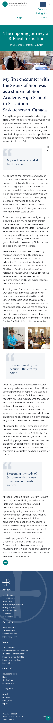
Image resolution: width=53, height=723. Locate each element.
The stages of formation (13, 654)
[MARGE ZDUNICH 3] (39, 338)
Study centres (8, 631)
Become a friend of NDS (13, 657)
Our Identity (7, 595)
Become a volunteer (11, 660)
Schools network (9, 634)
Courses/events (9, 674)
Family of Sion (8, 608)
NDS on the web (9, 611)
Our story (6, 614)
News (4, 677)
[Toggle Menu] (43, 4)
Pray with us (7, 663)
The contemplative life (12, 605)
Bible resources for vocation (15, 651)
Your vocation (8, 648)
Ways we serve (9, 628)
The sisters (7, 601)
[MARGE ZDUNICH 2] (14, 338)
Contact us (7, 680)
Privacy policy (8, 683)
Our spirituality (8, 598)
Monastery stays (10, 637)
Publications (7, 617)
